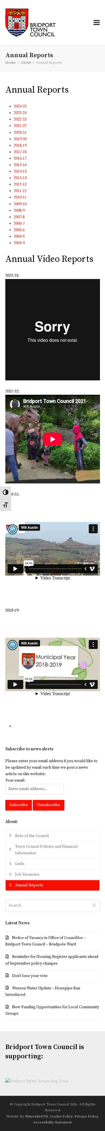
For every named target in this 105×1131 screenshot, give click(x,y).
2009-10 (20, 204)
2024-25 (20, 106)
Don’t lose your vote (30, 975)
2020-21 (20, 132)
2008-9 (19, 210)
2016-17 (20, 158)
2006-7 (19, 223)
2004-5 (19, 236)
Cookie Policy (61, 1116)
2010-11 (20, 197)
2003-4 (19, 243)
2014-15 (20, 171)
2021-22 (20, 125)
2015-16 (20, 165)
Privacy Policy (86, 1116)
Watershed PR (36, 1116)
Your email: (15, 780)
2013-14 (20, 177)
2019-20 (20, 139)
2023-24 (20, 112)
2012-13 (20, 184)
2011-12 (20, 190)
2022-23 (20, 119)
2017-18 (20, 152)
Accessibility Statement (52, 1122)
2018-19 (20, 145)
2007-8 (19, 217)
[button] (97, 22)
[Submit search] (94, 905)
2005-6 (19, 230)
